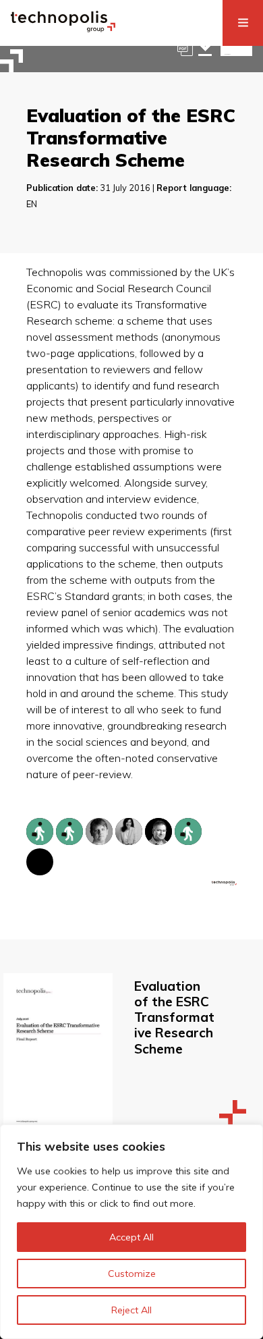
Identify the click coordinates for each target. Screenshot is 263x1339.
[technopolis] (63, 28)
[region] (131, 1231)
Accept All (131, 1237)
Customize (132, 1273)
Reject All (131, 1310)
